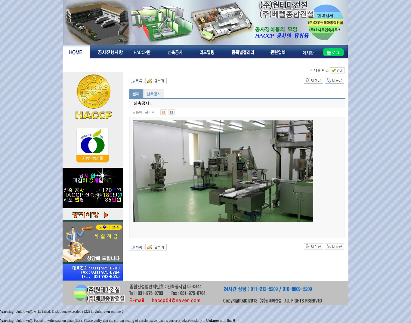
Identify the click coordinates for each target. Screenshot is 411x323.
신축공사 (154, 94)
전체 (136, 94)
